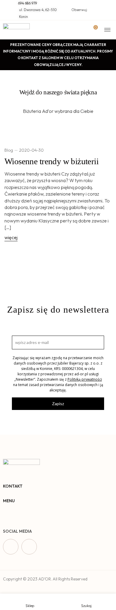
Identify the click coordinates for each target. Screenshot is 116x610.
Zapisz (58, 403)
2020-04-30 (31, 150)
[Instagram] (29, 546)
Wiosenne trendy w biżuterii (51, 161)
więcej (11, 237)
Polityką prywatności (85, 379)
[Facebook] (10, 546)
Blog (8, 150)
